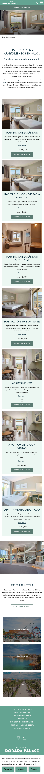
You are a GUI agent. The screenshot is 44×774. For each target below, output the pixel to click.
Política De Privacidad (22, 716)
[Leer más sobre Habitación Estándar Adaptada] (22, 238)
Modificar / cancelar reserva (22, 725)
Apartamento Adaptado (22, 510)
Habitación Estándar (22, 132)
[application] (22, 764)
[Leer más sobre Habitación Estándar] (22, 114)
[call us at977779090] (37, 3)
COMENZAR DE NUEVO (22, 728)
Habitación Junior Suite (22, 321)
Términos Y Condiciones (22, 712)
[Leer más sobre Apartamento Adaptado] (22, 491)
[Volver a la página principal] (10, 2)
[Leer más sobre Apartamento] (22, 364)
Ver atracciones (22, 607)
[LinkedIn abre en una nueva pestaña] (24, 738)
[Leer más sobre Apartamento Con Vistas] (22, 426)
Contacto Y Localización (22, 709)
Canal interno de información (22, 722)
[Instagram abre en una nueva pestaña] (18, 738)
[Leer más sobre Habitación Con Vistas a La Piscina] (22, 175)
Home (3, 37)
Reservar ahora (22, 7)
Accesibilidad (22, 719)
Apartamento (22, 383)
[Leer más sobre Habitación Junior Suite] (22, 303)
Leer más (21, 145)
